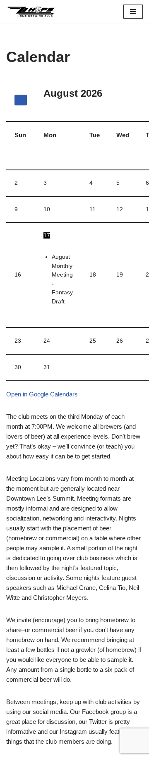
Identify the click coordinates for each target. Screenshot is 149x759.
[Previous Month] (20, 100)
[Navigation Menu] (133, 12)
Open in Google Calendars (42, 394)
